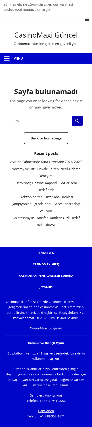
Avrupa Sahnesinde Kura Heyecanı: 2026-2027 (46, 161)
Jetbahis (46, 287)
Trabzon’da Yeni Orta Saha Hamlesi (46, 197)
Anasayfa (46, 253)
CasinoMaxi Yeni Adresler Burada (46, 276)
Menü (18, 58)
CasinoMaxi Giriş (46, 264)
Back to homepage (46, 138)
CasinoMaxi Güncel (46, 35)
